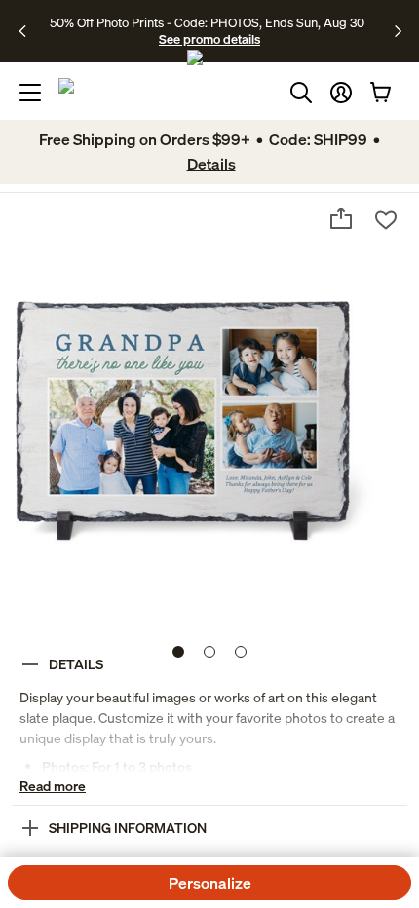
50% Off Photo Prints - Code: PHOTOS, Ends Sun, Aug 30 (207, 22)
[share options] (341, 218)
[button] (341, 92)
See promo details (209, 39)
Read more (52, 785)
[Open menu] (30, 92)
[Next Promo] (398, 31)
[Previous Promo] (29, 31)
